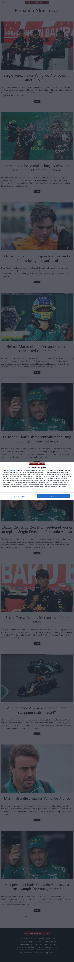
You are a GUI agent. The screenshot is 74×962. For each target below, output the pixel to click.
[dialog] (37, 481)
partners (13, 470)
